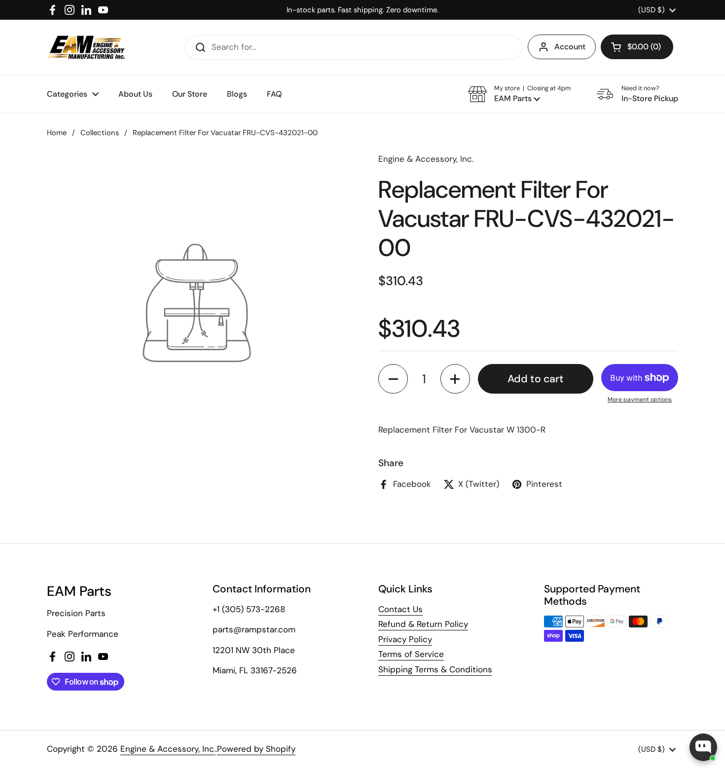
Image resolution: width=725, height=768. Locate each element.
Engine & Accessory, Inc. (168, 748)
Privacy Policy (405, 639)
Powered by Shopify (256, 748)
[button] (637, 47)
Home (57, 133)
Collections (99, 133)
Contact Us (400, 609)
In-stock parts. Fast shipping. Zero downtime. (362, 10)
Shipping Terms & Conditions (435, 669)
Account (569, 46)
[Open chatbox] (703, 747)
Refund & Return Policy (423, 624)
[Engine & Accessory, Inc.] (86, 47)
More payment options (640, 399)
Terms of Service (411, 654)
